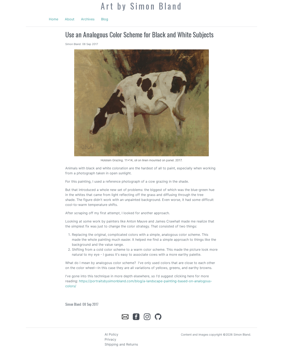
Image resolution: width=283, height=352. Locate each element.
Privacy (110, 339)
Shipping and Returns (121, 344)
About (69, 19)
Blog (104, 19)
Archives (87, 19)
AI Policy (111, 334)
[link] (125, 316)
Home (53, 19)
